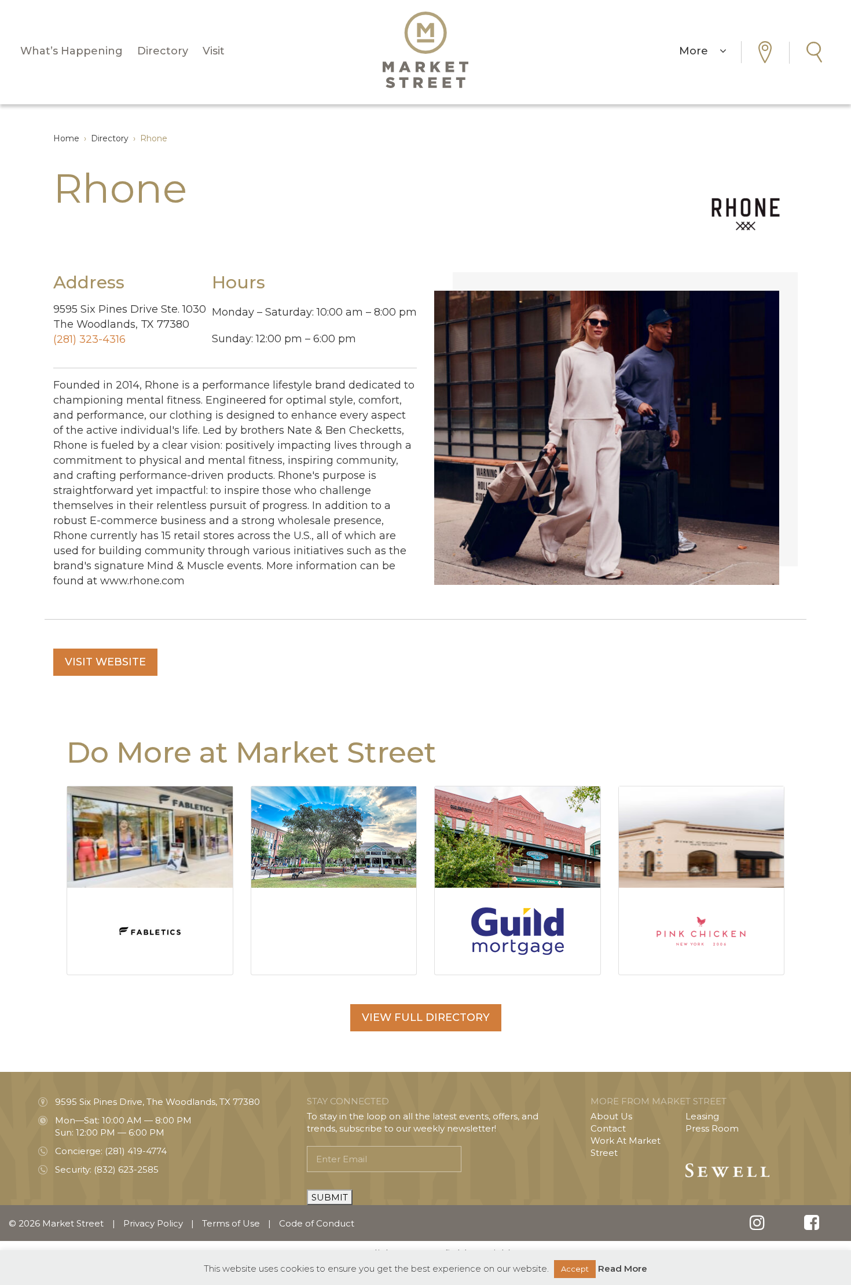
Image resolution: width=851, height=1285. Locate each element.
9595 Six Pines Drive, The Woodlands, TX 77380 (157, 1101)
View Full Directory (426, 1017)
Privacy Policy (153, 1223)
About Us (611, 1116)
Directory (162, 51)
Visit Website (105, 662)
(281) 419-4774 (136, 1150)
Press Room (712, 1128)
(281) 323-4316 (89, 339)
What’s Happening (71, 51)
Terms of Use (231, 1223)
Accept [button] (575, 1268)
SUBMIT (329, 1197)
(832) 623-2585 (126, 1169)
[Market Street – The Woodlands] (425, 50)
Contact (608, 1128)
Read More (622, 1268)
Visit (214, 51)
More (699, 51)
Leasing (702, 1116)
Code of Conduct (316, 1223)
